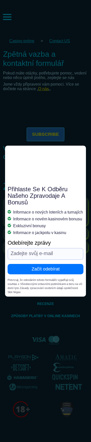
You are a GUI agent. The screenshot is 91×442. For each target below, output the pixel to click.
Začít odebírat (46, 269)
